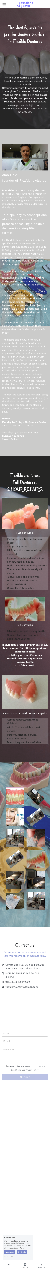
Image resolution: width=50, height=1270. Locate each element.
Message (8, 1049)
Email (6, 1041)
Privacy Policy (32, 1070)
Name (6, 1033)
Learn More (19, 1248)
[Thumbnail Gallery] (15, 796)
